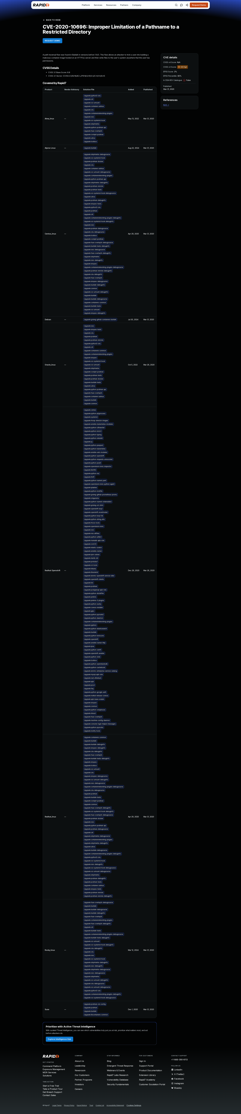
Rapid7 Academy (147, 1079)
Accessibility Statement (115, 1105)
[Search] (176, 5)
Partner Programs (83, 1079)
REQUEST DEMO (52, 40)
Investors (79, 1084)
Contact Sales (49, 1095)
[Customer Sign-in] (187, 5)
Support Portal (146, 1065)
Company (136, 5)
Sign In (142, 1061)
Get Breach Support (52, 1092)
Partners (124, 5)
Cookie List (100, 1105)
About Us (79, 1061)
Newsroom (80, 1070)
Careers (78, 1089)
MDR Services (49, 1072)
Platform (86, 5)
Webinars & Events (116, 1070)
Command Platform (52, 1066)
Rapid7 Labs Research (117, 1075)
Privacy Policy (69, 1105)
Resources (111, 5)
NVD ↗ (166, 105)
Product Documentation (150, 1070)
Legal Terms (57, 1105)
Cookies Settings (134, 1105)
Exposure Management (54, 1069)
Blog (109, 1061)
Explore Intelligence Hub (59, 1039)
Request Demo (199, 5)
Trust (91, 1105)
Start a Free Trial (51, 1086)
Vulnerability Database (117, 1079)
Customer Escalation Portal (152, 1084)
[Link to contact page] (181, 5)
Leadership (80, 1065)
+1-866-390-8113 (179, 1059)
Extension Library (147, 1075)
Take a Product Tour (53, 1089)
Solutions (47, 1075)
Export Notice (82, 1105)
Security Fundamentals (118, 1084)
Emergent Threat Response (120, 1065)
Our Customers (82, 1075)
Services (98, 5)
